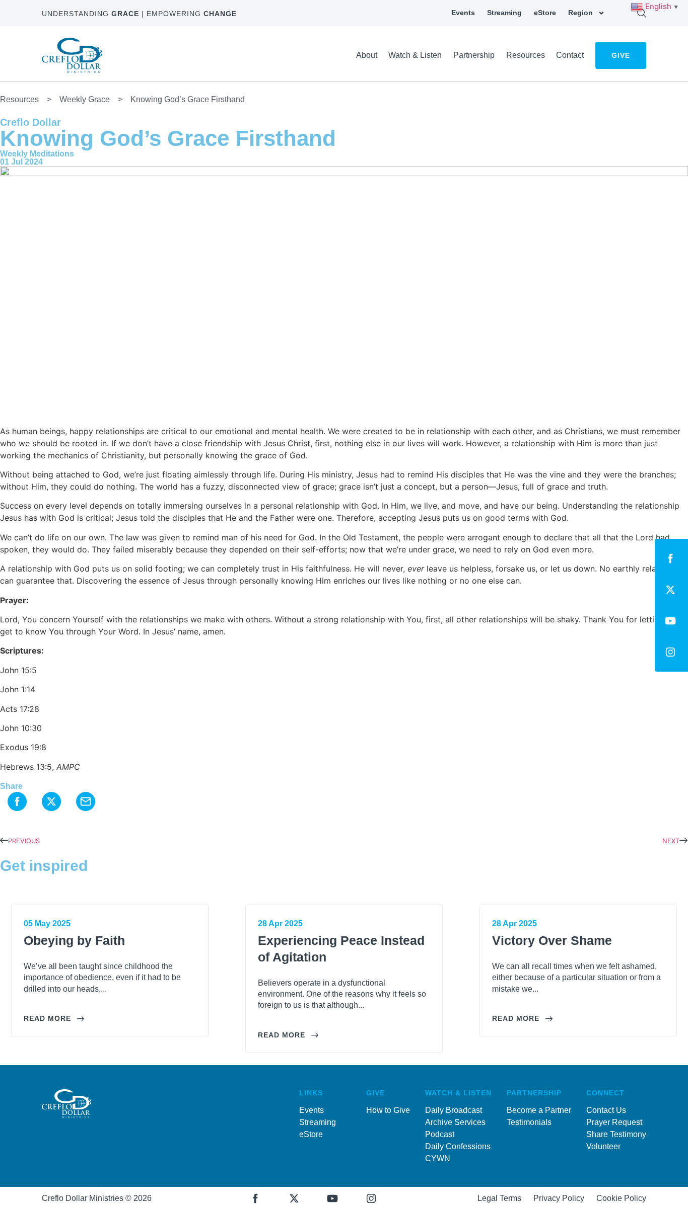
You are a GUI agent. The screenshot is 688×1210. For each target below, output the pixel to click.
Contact (570, 55)
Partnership (474, 55)
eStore (545, 13)
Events (463, 13)
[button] (17, 803)
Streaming (504, 13)
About (366, 55)
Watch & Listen (415, 55)
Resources (525, 55)
